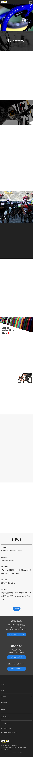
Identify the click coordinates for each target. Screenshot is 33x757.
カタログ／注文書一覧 (16, 657)
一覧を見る (16, 608)
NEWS (3, 709)
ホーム (3, 684)
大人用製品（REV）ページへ (9, 282)
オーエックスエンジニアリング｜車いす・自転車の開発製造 (4, 2)
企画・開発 (4, 702)
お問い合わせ (5, 717)
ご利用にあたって (6, 728)
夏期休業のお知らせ (8, 560)
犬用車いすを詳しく (7, 526)
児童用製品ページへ (7, 475)
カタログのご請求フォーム (16, 668)
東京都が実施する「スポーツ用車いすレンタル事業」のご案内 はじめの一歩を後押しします (16, 596)
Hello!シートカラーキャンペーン (12, 550)
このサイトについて (6, 723)
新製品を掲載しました (8, 583)
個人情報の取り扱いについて (9, 732)
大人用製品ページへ (7, 184)
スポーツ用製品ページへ (16, 251)
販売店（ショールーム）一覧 (16, 634)
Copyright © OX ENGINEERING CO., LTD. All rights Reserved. (14, 752)
